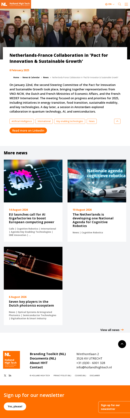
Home (16, 77)
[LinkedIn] (10, 375)
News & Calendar (31, 77)
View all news (109, 330)
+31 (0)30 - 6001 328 (90, 363)
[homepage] (15, 4)
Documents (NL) (43, 358)
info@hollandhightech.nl (94, 367)
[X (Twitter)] (5, 375)
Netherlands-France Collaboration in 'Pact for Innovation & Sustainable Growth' (85, 77)
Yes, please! (15, 406)
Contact (36, 367)
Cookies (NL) (80, 375)
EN (109, 4)
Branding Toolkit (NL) (48, 354)
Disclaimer (95, 375)
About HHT (39, 363)
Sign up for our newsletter (110, 407)
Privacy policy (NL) (62, 375)
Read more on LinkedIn (28, 130)
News (46, 77)
